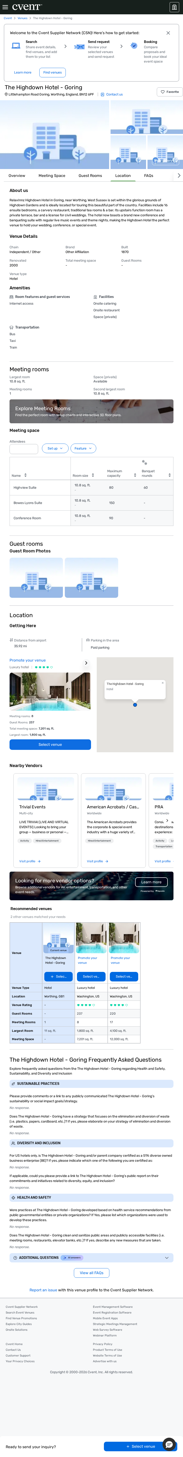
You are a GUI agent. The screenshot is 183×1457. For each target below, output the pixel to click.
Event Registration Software (112, 1312)
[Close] (168, 33)
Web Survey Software (107, 1329)
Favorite (173, 92)
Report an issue (43, 1290)
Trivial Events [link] (32, 807)
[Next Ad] (86, 663)
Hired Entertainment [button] (47, 840)
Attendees (17, 442)
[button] (54, 134)
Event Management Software (113, 1307)
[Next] (178, 176)
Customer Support (18, 1355)
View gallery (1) (165, 161)
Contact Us (13, 1349)
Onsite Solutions (16, 1329)
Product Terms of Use (107, 1349)
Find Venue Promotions (21, 1318)
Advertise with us (105, 1361)
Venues (22, 18)
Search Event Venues (20, 1312)
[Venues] (174, 7)
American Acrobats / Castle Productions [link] (113, 807)
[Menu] (5, 7)
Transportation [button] (164, 846)
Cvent (8, 18)
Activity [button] (24, 840)
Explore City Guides (19, 1324)
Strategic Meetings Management (115, 1324)
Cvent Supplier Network (22, 1307)
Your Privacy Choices (20, 1361)
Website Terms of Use (107, 1355)
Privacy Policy (102, 1344)
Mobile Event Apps (105, 1318)
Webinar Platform (105, 1335)
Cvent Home (14, 1344)
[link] (45, 788)
